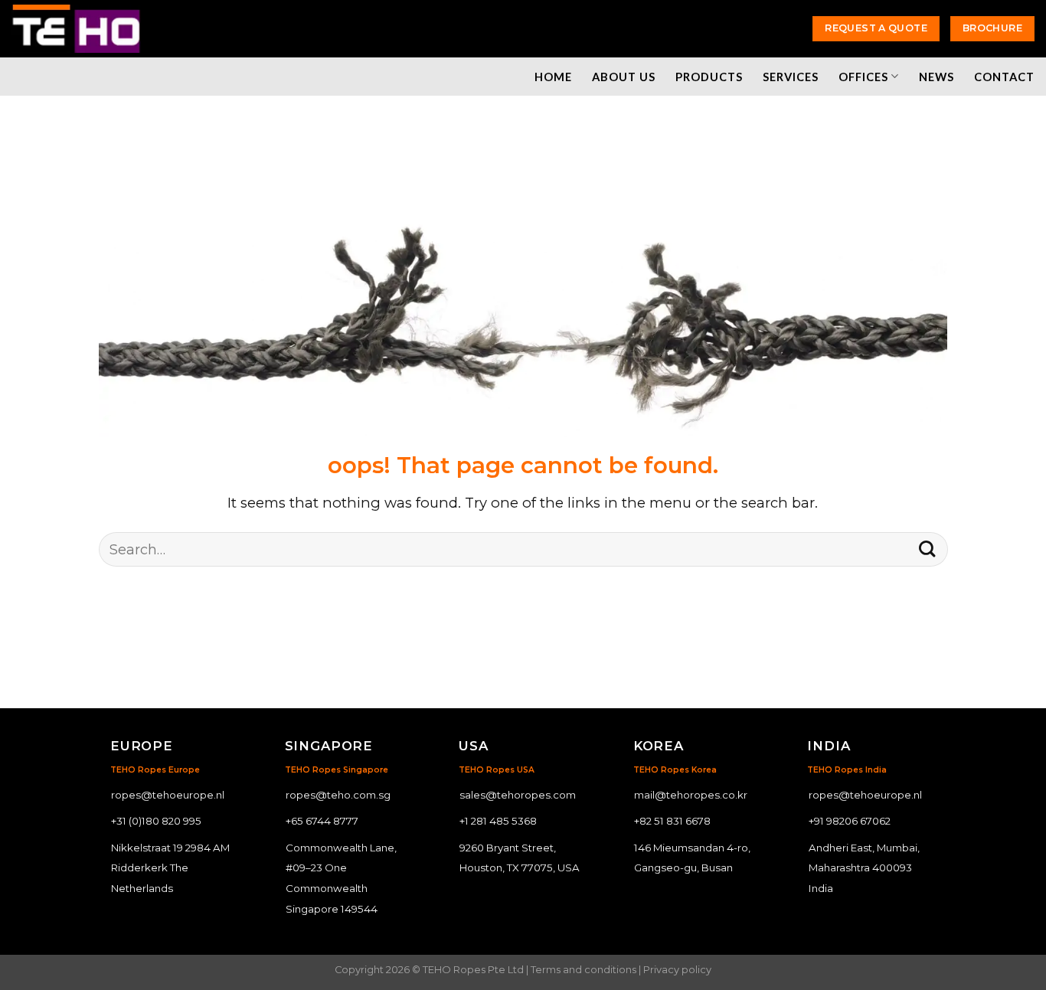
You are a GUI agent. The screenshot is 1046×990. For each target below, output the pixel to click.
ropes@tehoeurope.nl (167, 795)
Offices (863, 76)
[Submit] (927, 549)
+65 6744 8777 (322, 821)
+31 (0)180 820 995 (156, 821)
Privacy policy (677, 969)
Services (791, 76)
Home (553, 76)
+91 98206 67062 (850, 821)
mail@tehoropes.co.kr (690, 795)
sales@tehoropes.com (517, 795)
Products (709, 76)
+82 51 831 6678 (672, 821)
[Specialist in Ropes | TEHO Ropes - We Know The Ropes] (76, 29)
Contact (1004, 76)
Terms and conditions (583, 969)
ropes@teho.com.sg (338, 795)
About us (623, 76)
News (936, 76)
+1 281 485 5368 (498, 821)
